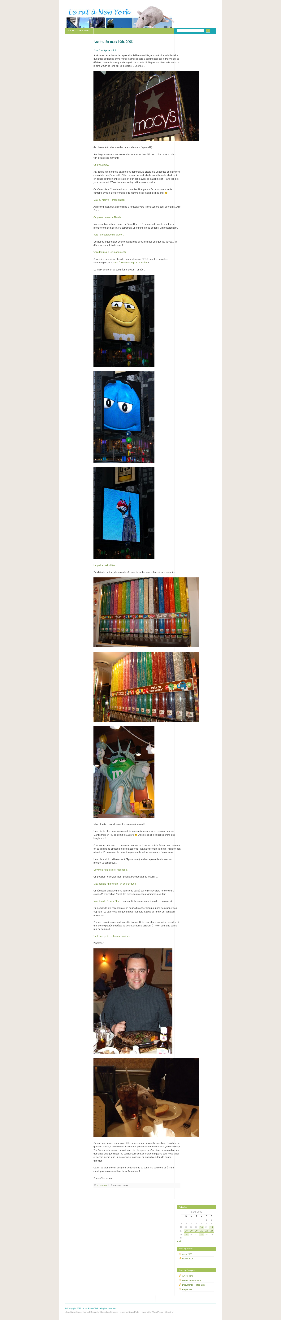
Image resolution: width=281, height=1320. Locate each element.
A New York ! (188, 1276)
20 (196, 1231)
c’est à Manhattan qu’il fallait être (131, 262)
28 (201, 1234)
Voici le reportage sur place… (108, 235)
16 (211, 1227)
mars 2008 (187, 1254)
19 (191, 1231)
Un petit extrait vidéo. (104, 565)
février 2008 (187, 1258)
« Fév (179, 1241)
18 (186, 1231)
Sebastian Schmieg (109, 1312)
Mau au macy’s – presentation (109, 200)
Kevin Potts (133, 1312)
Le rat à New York (79, 31)
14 (201, 1227)
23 (211, 1231)
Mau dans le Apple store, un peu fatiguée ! (115, 884)
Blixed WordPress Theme (77, 1312)
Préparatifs (187, 1289)
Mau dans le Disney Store (106, 901)
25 (186, 1234)
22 (206, 1231)
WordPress (157, 1312)
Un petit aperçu (101, 165)
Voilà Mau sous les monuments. (109, 252)
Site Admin (169, 1312)
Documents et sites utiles (193, 1285)
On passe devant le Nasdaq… (109, 217)
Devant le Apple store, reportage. (110, 870)
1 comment (102, 1185)
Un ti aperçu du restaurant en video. (112, 936)
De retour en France (191, 1280)
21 (201, 1231)
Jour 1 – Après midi (104, 50)
